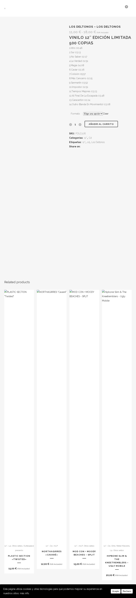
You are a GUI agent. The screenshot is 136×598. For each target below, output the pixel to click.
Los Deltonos (98, 142)
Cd (90, 137)
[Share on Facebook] (83, 146)
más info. (25, 593)
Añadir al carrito (101, 124)
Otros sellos (17, 546)
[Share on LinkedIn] (91, 146)
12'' (85, 137)
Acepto (115, 591)
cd (88, 142)
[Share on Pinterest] (95, 146)
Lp (10, 546)
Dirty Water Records (120, 546)
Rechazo (127, 591)
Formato (75, 113)
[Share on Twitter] (87, 146)
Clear (105, 113)
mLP (56, 546)
